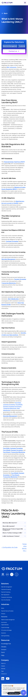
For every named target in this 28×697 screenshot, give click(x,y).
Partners (3, 668)
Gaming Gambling (5, 635)
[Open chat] (23, 692)
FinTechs (3, 613)
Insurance (3, 633)
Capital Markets (5, 624)
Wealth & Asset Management (8, 619)
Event (3, 652)
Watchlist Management (6, 587)
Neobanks (4, 616)
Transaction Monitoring (6, 597)
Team (2, 671)
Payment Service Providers (7, 611)
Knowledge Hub (6, 643)
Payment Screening (5, 592)
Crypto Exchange (5, 627)
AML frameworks (11, 67)
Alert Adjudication (5, 594)
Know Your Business (5, 600)
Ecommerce (4, 622)
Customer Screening (6, 589)
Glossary (3, 647)
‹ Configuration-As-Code (9, 547)
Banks (2, 608)
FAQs (2, 655)
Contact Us (3, 673)
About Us (3, 663)
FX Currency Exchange (6, 630)
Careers (3, 666)
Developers (3, 649)
